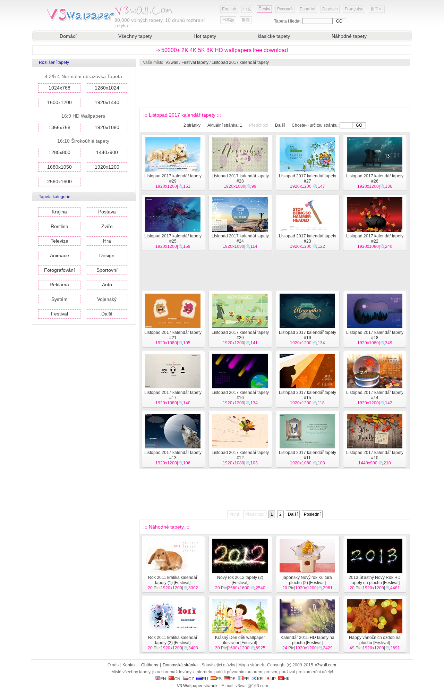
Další (106, 314)
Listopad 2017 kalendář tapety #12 (240, 455)
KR (260, 678)
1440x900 (107, 152)
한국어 (376, 9)
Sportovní (107, 270)
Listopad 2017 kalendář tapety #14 (374, 395)
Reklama (59, 284)
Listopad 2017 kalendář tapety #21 (173, 335)
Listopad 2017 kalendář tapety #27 (307, 179)
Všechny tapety (135, 36)
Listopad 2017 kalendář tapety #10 (374, 455)
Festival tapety (194, 62)
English (229, 9)
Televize (59, 241)
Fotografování (59, 270)
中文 (247, 9)
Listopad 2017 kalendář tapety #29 (173, 179)
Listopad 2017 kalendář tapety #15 (307, 395)
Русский (285, 9)
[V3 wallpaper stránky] (79, 20)
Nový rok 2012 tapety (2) (240, 577)
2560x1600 (59, 181)
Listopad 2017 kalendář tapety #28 (240, 179)
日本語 (228, 19)
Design (106, 255)
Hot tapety (205, 36)
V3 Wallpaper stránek (197, 685)
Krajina (59, 211)
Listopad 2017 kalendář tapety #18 (374, 335)
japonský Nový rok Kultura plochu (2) (307, 580)
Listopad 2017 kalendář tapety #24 (240, 239)
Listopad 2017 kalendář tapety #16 (240, 395)
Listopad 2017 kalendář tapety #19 (307, 335)
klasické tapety (274, 36)
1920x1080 (107, 127)
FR (246, 678)
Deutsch (330, 9)
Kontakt (129, 665)
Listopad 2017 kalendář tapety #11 (307, 455)
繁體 (245, 19)
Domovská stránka (180, 665)
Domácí (68, 36)
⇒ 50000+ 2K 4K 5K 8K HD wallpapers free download (221, 50)
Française (354, 9)
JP (273, 678)
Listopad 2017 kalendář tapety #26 (374, 179)
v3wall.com (325, 665)
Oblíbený (149, 665)
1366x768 (59, 127)
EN (163, 678)
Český (264, 9)
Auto (107, 284)
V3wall (171, 62)
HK (287, 678)
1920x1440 (107, 102)
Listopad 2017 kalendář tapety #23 (307, 239)
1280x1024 (107, 88)
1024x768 (59, 88)
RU (205, 678)
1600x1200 (59, 102)
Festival (59, 314)
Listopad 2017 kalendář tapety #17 (173, 395)
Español (307, 9)
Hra (107, 241)
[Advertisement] (274, 86)
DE (233, 678)
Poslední (312, 514)
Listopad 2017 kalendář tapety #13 (173, 455)
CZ (191, 678)
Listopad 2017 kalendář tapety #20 (240, 335)
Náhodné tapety (349, 36)
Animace (59, 255)
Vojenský (107, 299)
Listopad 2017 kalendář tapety (240, 62)
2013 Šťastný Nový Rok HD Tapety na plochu (375, 580)
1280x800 (59, 152)
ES (219, 678)
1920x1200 (107, 167)
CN (177, 678)
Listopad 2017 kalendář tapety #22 (374, 239)
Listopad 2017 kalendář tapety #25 (173, 239)
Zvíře (107, 226)
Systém (59, 299)
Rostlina (59, 226)
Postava (107, 211)
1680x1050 (59, 167)
